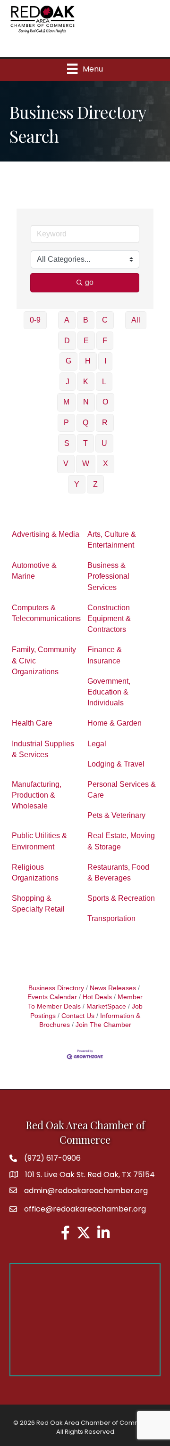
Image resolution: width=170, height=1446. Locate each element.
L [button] (104, 382)
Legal (96, 744)
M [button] (66, 402)
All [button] (135, 320)
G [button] (68, 361)
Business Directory (56, 988)
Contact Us (77, 1015)
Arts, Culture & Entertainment (111, 539)
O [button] (105, 402)
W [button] (85, 464)
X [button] (105, 464)
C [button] (105, 320)
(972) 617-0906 (52, 1158)
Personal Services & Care (121, 789)
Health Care (32, 723)
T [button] (85, 443)
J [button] (67, 382)
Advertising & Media (45, 534)
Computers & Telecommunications (46, 613)
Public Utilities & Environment (39, 841)
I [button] (105, 361)
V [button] (65, 464)
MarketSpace (106, 1006)
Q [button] (85, 423)
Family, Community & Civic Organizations (44, 660)
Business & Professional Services (108, 576)
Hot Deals (97, 997)
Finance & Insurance (104, 655)
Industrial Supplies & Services (43, 749)
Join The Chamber (103, 1024)
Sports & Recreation (121, 898)
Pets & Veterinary (116, 815)
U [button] (104, 443)
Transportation (111, 918)
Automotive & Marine (34, 570)
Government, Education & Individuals (108, 692)
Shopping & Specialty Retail (38, 903)
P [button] (66, 423)
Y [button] (76, 484)
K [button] (85, 382)
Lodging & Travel (115, 764)
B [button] (85, 320)
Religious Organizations (35, 872)
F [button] (104, 341)
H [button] (88, 361)
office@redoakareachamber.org (85, 1209)
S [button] (66, 443)
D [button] (67, 341)
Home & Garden (114, 723)
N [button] (86, 402)
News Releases (113, 988)
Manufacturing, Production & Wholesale (36, 795)
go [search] (89, 282)
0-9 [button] (35, 320)
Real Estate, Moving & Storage (121, 841)
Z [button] (95, 484)
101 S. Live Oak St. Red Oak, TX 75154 (90, 1174)
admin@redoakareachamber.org (86, 1190)
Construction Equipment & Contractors (109, 618)
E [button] (86, 341)
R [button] (105, 423)
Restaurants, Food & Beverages (118, 872)
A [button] (66, 320)
